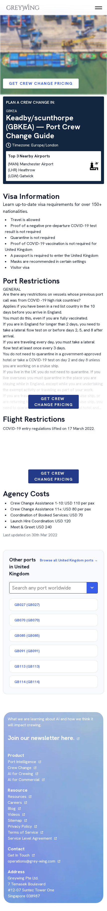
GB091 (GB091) (27, 651)
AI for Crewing (20, 773)
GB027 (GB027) (27, 604)
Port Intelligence (22, 761)
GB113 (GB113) (27, 666)
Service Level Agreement (30, 838)
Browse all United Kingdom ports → (69, 560)
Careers (17, 802)
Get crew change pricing (41, 83)
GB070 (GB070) (27, 620)
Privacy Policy (20, 826)
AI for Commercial (24, 779)
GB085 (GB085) (27, 635)
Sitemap (15, 820)
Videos (16, 814)
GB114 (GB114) (27, 682)
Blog (14, 808)
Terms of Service (23, 832)
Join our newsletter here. (43, 738)
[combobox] (12, 588)
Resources (17, 796)
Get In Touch (21, 855)
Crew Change (19, 767)
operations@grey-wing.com (31, 861)
